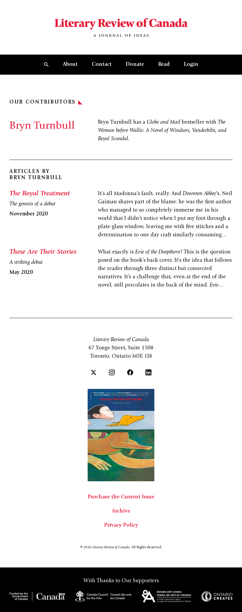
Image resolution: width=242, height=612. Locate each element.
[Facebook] (130, 372)
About (70, 64)
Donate (135, 64)
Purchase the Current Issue (121, 497)
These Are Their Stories (42, 252)
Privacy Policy (121, 525)
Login (191, 64)
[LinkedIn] (148, 372)
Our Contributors (42, 102)
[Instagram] (112, 372)
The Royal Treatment (39, 193)
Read (164, 64)
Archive (121, 511)
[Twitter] (93, 372)
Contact (102, 64)
